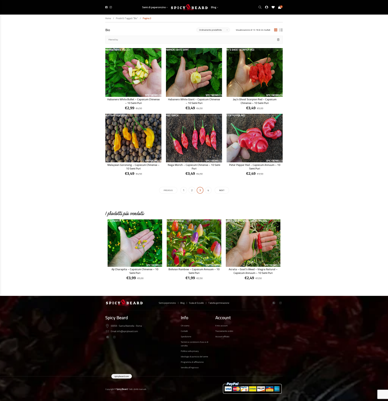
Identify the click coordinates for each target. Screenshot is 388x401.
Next (221, 190)
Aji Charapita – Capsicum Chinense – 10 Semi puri (135, 271)
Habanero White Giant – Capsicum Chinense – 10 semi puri (194, 101)
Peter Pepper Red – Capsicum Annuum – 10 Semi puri (254, 166)
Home (108, 18)
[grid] (275, 30)
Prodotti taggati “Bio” (127, 18)
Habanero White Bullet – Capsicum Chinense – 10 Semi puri (133, 101)
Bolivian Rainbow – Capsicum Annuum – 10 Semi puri (194, 271)
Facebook (273, 303)
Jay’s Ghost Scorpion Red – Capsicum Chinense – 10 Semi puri (254, 101)
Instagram (280, 303)
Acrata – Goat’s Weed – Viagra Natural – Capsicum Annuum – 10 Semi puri (253, 271)
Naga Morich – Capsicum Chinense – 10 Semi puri (194, 166)
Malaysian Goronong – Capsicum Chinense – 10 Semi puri (133, 166)
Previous (168, 190)
